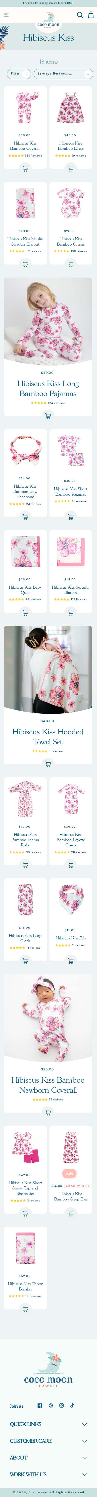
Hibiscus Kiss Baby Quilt (25, 590)
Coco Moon (37, 1492)
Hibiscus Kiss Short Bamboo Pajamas (70, 492)
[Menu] (6, 14)
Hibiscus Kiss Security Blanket (71, 590)
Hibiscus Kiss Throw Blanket (25, 1286)
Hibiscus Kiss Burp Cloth (25, 938)
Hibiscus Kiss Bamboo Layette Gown (71, 840)
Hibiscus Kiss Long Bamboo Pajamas (48, 388)
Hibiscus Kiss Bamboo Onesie (71, 242)
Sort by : (44, 74)
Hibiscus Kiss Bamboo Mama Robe (25, 840)
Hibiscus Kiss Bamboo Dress (71, 146)
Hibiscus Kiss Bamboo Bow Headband (25, 491)
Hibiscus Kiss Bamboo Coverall (25, 146)
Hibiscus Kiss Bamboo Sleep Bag (70, 1196)
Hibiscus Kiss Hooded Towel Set (48, 736)
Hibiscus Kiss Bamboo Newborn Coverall (48, 1085)
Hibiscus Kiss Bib (71, 938)
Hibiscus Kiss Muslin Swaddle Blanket (25, 242)
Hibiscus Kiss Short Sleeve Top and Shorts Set (25, 1188)
